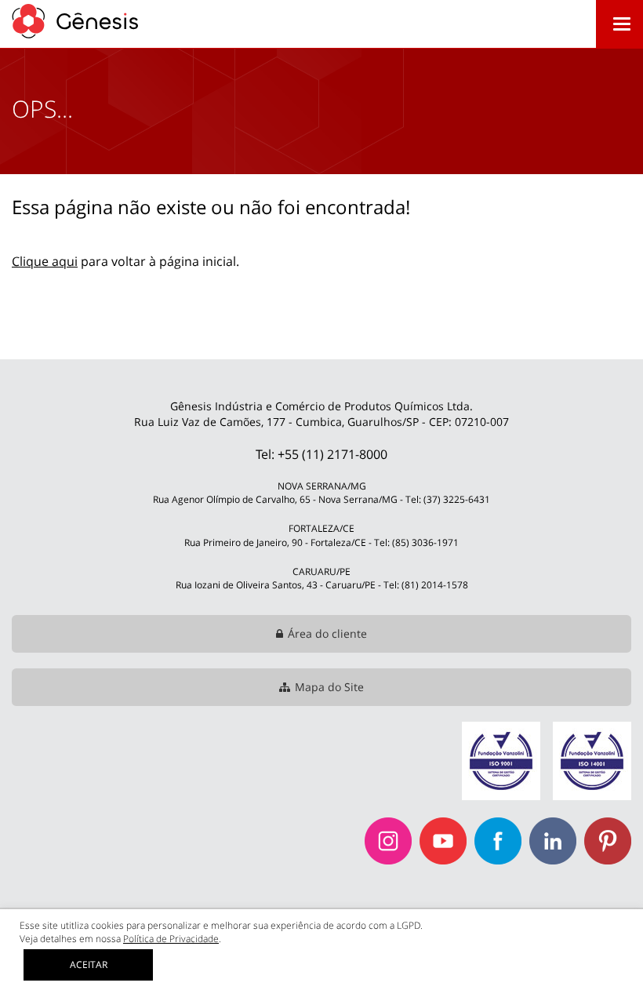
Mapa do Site (329, 686)
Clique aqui (45, 261)
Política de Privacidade (171, 938)
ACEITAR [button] (88, 964)
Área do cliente (327, 633)
